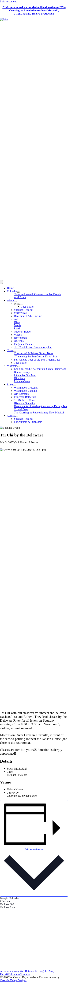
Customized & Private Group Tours (33, 353)
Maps (17, 303)
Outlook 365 (7, 904)
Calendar (12, 291)
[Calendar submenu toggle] (18, 292)
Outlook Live (7, 907)
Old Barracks (21, 393)
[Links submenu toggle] (14, 385)
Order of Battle (22, 331)
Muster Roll (20, 312)
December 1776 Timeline (28, 316)
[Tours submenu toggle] (14, 351)
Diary (17, 322)
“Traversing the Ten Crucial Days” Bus (35, 356)
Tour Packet (27, 306)
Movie (17, 325)
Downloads (20, 337)
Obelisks (19, 340)
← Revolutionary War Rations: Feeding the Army (27, 971)
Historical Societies (24, 403)
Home (10, 288)
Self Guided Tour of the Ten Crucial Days (37, 359)
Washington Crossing (25, 387)
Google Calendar (9, 898)
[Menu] (1, 282)
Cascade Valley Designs (13, 980)
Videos (18, 334)
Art (16, 319)
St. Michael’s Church (25, 400)
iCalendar (5, 901)
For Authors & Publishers (28, 421)
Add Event (20, 297)
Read (17, 328)
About (10, 300)
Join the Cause (22, 381)
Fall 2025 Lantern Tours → (15, 974)
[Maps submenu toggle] (21, 304)
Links (10, 384)
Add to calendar (34, 849)
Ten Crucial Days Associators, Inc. (33, 347)
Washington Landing (25, 390)
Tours (10, 350)
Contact (11, 415)
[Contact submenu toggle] (17, 416)
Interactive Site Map (25, 375)
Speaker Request (23, 309)
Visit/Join (12, 365)
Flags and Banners (24, 344)
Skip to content (8, 1)
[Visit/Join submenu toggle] (18, 366)
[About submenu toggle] (15, 301)
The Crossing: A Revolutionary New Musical (39, 412)
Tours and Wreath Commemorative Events (37, 294)
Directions (19, 378)
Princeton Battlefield (25, 396)
